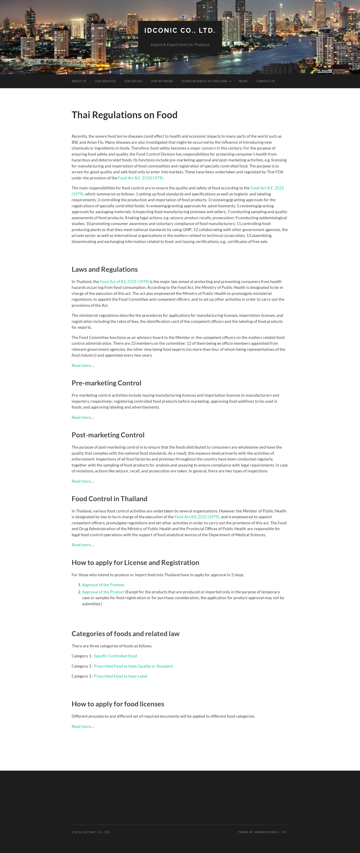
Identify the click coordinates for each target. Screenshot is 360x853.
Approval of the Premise (103, 584)
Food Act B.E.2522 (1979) (197, 516)
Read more (81, 365)
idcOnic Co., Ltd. (180, 30)
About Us (79, 81)
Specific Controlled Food (115, 656)
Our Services (105, 81)
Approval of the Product (103, 591)
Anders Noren (266, 832)
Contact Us (265, 81)
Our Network (162, 81)
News (243, 81)
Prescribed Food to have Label (120, 676)
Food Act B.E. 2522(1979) (140, 177)
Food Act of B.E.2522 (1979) (124, 281)
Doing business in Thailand (205, 81)
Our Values (133, 81)
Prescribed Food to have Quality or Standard (133, 666)
